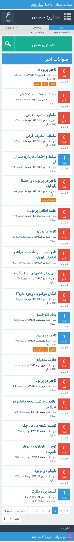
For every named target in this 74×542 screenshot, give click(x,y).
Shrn (21, 411)
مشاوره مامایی (46, 16)
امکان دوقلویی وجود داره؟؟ (35, 293)
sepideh (20, 166)
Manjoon (19, 298)
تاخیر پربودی (47, 69)
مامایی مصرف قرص (41, 114)
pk (18, 319)
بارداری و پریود (45, 470)
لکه (44, 83)
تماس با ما (65, 528)
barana (19, 99)
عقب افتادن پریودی (41, 210)
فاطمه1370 (18, 120)
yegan (21, 191)
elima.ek (19, 365)
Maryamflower (48, 500)
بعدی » (14, 518)
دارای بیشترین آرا (12, 27)
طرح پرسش (43, 44)
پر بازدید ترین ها (37, 32)
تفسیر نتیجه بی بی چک (39, 425)
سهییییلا (24, 278)
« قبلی (21, 511)
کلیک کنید (37, 4)
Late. (22, 456)
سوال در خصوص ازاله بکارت (35, 272)
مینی (22, 476)
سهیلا (20, 385)
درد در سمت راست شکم (38, 93)
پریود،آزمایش (48, 200)
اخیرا (62, 27)
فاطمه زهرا (21, 236)
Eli (22, 431)
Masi (17, 340)
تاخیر (52, 83)
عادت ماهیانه (46, 359)
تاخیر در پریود (46, 335)
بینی (37, 83)
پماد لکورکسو (46, 314)
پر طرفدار (37, 27)
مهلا (25, 262)
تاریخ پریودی (46, 231)
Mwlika (18, 74)
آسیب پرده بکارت (43, 491)
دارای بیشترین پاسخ (62, 32)
